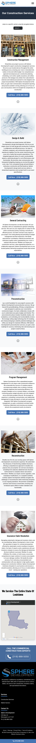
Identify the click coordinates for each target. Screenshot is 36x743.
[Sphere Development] (18, 673)
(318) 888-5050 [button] (20, 656)
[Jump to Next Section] (18, 101)
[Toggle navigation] (32, 3)
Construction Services (7, 699)
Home (4, 730)
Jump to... (17, 28)
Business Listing (20, 734)
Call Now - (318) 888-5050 (18, 95)
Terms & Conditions (27, 730)
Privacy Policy (17, 730)
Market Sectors (5, 703)
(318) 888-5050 (7, 719)
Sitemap (10, 730)
